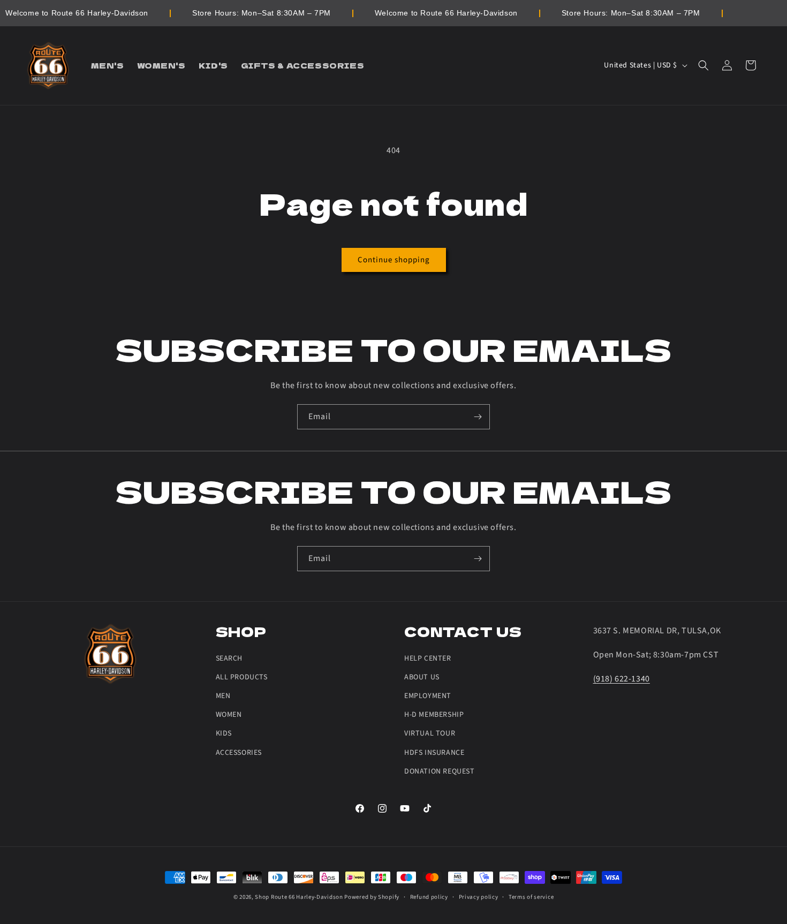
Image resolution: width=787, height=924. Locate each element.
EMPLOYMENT (427, 696)
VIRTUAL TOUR (429, 733)
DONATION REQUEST (439, 771)
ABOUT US (422, 677)
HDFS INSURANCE (434, 752)
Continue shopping (394, 260)
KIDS (224, 733)
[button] (703, 65)
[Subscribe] (477, 416)
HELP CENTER (427, 658)
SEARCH (229, 658)
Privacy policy (478, 897)
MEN (223, 696)
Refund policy (429, 897)
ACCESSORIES (239, 752)
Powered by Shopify (371, 897)
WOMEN (229, 714)
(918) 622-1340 (621, 679)
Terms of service (531, 897)
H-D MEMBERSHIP (434, 714)
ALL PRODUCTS (242, 677)
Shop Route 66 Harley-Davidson (299, 897)
